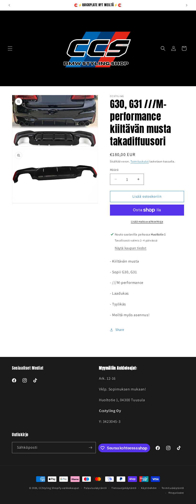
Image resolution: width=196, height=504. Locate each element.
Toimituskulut (140, 161)
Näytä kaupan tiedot (130, 248)
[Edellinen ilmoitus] (9, 5)
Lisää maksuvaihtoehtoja (147, 221)
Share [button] (119, 329)
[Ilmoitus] (186, 5)
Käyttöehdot (149, 488)
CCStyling (45, 488)
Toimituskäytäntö (173, 488)
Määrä (114, 170)
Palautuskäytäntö (95, 488)
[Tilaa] (90, 447)
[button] (10, 48)
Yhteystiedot (176, 492)
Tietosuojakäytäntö (123, 488)
